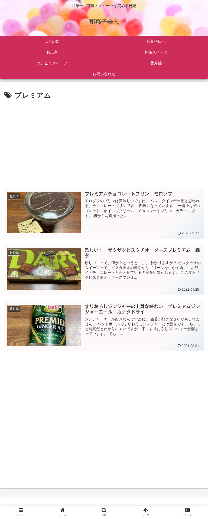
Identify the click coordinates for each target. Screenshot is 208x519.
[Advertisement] (104, 141)
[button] (193, 472)
